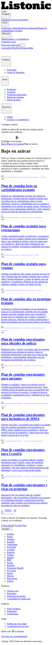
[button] (4, 52)
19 (6, 510)
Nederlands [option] (12, 544)
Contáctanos (12, 614)
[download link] (7, 525)
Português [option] (11, 547)
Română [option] (11, 565)
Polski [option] (10, 536)
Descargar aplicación (10, 45)
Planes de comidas (15, 144)
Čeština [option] (10, 555)
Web (18, 48)
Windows (25, 48)
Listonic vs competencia (18, 39)
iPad (14, 48)
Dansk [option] (10, 573)
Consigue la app (8, 42)
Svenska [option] (11, 549)
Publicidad (12, 611)
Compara (14, 28)
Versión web (12, 591)
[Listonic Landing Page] (26, 8)
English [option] (10, 534)
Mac (31, 48)
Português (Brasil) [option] (15, 568)
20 (8, 510)
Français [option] (11, 552)
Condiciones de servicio (18, 626)
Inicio (3, 144)
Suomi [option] (10, 563)
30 (15, 510)
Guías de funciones (19, 19)
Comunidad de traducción (18, 599)
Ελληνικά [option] (11, 570)
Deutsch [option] (10, 539)
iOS (10, 48)
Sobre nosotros (14, 608)
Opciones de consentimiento (14, 636)
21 (10, 510)
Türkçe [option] (10, 581)
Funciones (6, 19)
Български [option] (12, 578)
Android (5, 48)
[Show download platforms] (22, 45)
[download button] (8, 138)
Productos (5, 28)
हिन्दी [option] (9, 560)
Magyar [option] (10, 576)
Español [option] (10, 542)
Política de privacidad (17, 623)
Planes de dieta (15, 30)
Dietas (4, 39)
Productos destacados (28, 28)
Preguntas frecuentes (16, 596)
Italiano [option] (10, 557)
